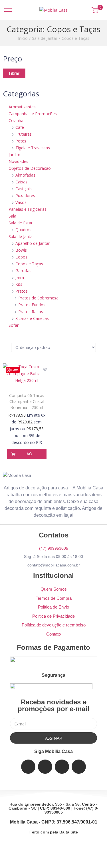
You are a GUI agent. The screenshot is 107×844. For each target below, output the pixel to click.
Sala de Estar (21, 223)
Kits (18, 284)
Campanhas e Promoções (33, 113)
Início (23, 38)
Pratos (21, 291)
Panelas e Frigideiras (28, 209)
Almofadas (25, 175)
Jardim (14, 154)
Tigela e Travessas (32, 147)
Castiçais (23, 188)
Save (15, 370)
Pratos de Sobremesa (38, 298)
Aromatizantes (22, 106)
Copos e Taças (29, 263)
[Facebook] (28, 767)
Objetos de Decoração (30, 168)
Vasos (21, 202)
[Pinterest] (79, 767)
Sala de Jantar (44, 38)
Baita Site (68, 832)
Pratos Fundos (31, 304)
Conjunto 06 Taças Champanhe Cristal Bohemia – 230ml (26, 401)
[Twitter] (45, 767)
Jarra (19, 277)
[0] (95, 10)
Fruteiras (23, 134)
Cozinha (16, 120)
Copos (21, 257)
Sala (12, 216)
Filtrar (14, 73)
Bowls (21, 250)
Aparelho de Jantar (32, 243)
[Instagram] (62, 767)
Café (19, 127)
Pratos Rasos (30, 311)
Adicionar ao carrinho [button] (30, 454)
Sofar (14, 325)
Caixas (21, 182)
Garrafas (23, 270)
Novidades (18, 161)
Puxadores (25, 195)
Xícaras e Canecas (32, 318)
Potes (20, 141)
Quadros (23, 229)
